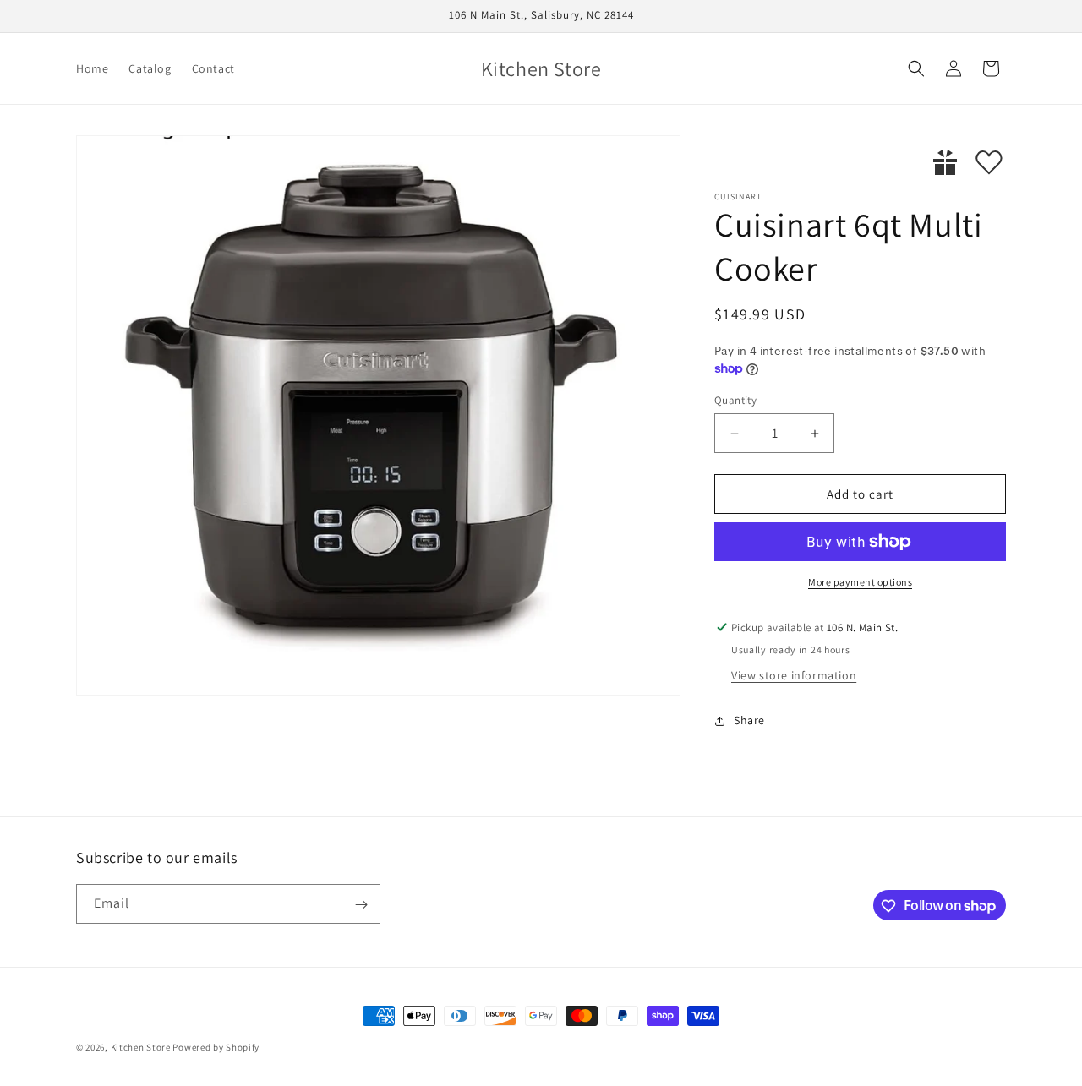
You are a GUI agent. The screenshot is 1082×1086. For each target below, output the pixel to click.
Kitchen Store (141, 1047)
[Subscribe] (361, 905)
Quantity (735, 400)
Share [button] (749, 720)
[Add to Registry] (945, 162)
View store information (793, 675)
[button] (916, 68)
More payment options (860, 582)
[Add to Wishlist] (989, 162)
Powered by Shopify (216, 1047)
